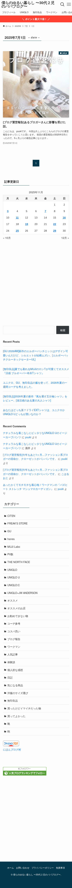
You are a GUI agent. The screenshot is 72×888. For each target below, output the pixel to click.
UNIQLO (12, 570)
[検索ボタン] (62, 4)
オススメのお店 (16, 608)
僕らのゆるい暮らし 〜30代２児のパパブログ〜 (27, 4)
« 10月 (7, 238)
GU (9, 531)
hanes (11, 539)
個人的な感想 (15, 670)
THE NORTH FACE (18, 562)
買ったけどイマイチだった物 (24, 708)
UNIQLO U (13, 577)
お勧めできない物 (17, 616)
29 (54, 230)
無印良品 (12, 700)
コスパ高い (13, 631)
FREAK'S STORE (17, 523)
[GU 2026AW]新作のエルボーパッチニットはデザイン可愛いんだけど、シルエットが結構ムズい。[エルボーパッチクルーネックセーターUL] (35, 355)
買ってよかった (16, 716)
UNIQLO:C (13, 585)
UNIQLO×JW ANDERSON (22, 593)
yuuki (28, 437)
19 (26, 224)
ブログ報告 (13, 639)
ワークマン (13, 646)
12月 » (65, 238)
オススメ (12, 600)
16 (64, 217)
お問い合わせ (22, 867)
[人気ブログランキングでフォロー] (24, 774)
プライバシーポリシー (43, 867)
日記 (10, 677)
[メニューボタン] (69, 4)
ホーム (10, 867)
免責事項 (60, 867)
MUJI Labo (13, 546)
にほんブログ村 (12, 749)
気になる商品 (15, 685)
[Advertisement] (36, 818)
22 (54, 224)
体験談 (11, 662)
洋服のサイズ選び (17, 693)
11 (17, 217)
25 (17, 230)
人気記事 (12, 654)
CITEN (11, 516)
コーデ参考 (13, 623)
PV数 (10, 554)
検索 (62, 330)
